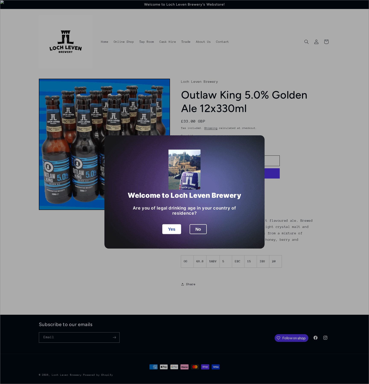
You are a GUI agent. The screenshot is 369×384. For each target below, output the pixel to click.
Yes (171, 229)
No (198, 229)
